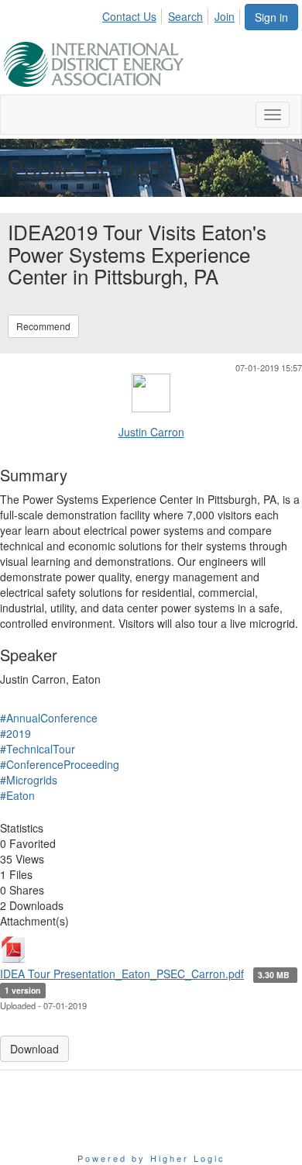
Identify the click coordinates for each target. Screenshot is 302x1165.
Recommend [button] (43, 326)
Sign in (271, 17)
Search (185, 16)
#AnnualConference (49, 718)
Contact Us (129, 16)
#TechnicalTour (37, 749)
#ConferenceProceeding (59, 764)
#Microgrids (28, 780)
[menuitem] (133, 14)
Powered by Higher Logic (151, 1158)
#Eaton (17, 795)
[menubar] (173, 14)
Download (34, 1048)
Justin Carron (151, 431)
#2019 (15, 733)
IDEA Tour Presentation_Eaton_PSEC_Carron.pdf (122, 973)
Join (224, 16)
